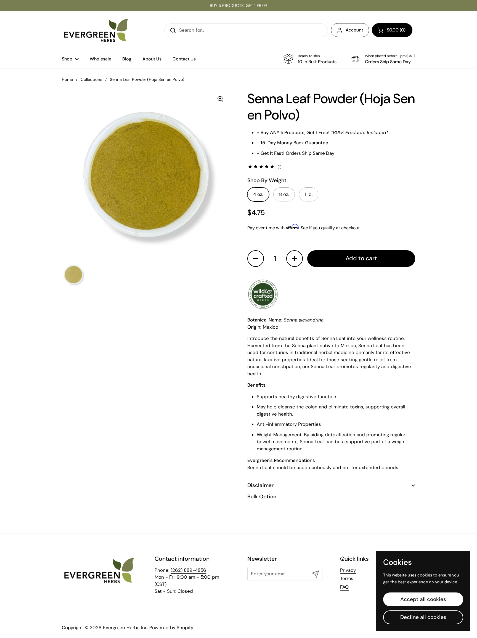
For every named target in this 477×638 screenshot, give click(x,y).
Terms (346, 578)
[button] (392, 30)
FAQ (344, 587)
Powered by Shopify (171, 627)
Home (67, 79)
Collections (91, 79)
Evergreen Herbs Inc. (126, 627)
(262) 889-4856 (188, 570)
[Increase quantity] (294, 258)
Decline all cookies (423, 617)
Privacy (348, 570)
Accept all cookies (423, 599)
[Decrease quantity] (255, 258)
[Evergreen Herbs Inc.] (96, 30)
